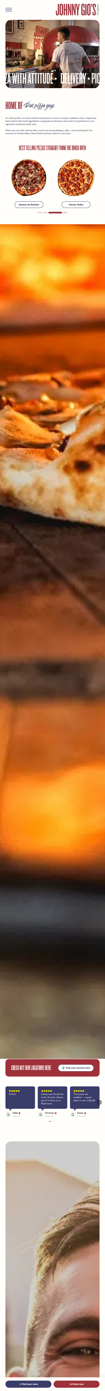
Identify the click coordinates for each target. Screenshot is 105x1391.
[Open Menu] (8, 9)
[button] (44, 212)
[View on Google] (8, 1114)
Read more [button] (14, 1104)
